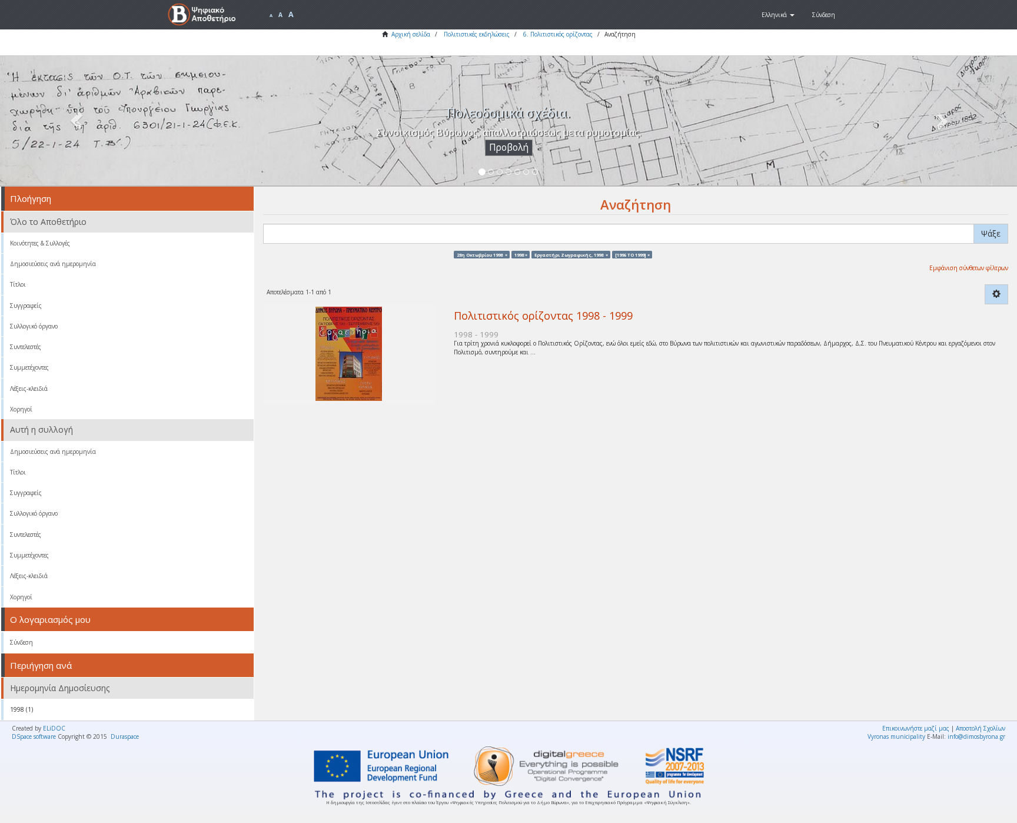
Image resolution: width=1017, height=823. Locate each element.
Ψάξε (991, 233)
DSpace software (34, 736)
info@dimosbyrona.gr (976, 736)
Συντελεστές (25, 347)
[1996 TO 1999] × (632, 254)
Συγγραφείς (26, 305)
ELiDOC (54, 728)
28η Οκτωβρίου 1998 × (482, 254)
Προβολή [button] (509, 147)
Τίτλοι (18, 284)
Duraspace (125, 736)
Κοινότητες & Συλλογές (40, 243)
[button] (778, 14)
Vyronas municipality (896, 736)
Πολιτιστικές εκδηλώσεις (477, 34)
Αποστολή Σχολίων (980, 728)
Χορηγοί (21, 409)
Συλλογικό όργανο (34, 326)
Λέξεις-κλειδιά (29, 388)
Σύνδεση (21, 642)
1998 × (520, 254)
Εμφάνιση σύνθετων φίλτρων (968, 268)
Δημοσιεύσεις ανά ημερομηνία (53, 264)
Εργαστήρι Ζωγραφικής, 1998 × (571, 254)
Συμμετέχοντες (29, 367)
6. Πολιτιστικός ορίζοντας (558, 34)
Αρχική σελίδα (410, 34)
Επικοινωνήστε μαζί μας (915, 728)
